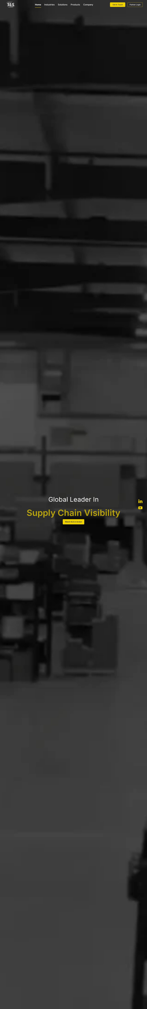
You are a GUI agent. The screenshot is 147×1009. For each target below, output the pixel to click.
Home (38, 4)
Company (88, 4)
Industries (49, 4)
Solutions (62, 4)
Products (75, 4)
